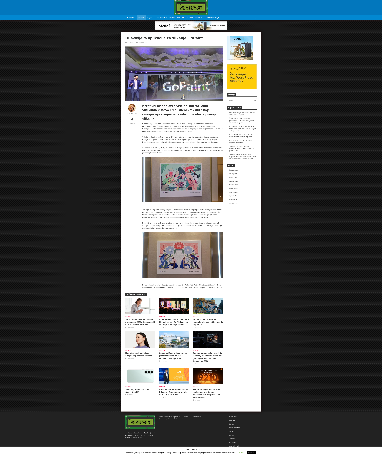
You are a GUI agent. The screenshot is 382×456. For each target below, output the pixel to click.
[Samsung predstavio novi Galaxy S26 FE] (140, 376)
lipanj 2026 (233, 177)
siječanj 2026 (233, 196)
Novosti (141, 18)
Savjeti (149, 18)
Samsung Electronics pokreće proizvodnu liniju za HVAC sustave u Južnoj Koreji (173, 355)
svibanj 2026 (233, 181)
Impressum (197, 417)
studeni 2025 (233, 203)
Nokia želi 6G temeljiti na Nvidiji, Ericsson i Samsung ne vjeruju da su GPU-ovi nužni (173, 392)
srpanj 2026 (233, 174)
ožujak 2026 (233, 188)
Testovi (190, 18)
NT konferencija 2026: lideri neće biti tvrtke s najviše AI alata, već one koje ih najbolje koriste (174, 322)
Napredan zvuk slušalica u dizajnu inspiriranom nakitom (138, 354)
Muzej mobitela (161, 18)
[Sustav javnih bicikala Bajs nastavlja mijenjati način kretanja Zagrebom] (208, 306)
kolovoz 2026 (234, 170)
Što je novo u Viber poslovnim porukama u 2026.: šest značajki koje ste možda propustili (140, 322)
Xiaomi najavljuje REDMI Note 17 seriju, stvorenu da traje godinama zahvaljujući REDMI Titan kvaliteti (208, 393)
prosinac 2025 (234, 199)
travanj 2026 (233, 185)
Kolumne (180, 18)
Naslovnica (131, 18)
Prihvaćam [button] (251, 453)
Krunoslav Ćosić (142, 42)
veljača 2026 (233, 192)
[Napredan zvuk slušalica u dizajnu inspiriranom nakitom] (140, 339)
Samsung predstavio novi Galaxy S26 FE (137, 390)
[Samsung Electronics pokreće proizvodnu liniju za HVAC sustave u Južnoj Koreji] (174, 339)
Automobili (199, 18)
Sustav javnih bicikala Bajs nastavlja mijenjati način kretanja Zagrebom (208, 322)
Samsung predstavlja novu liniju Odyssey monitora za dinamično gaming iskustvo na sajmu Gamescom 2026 (208, 357)
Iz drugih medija (213, 18)
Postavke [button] (241, 453)
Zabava (172, 18)
